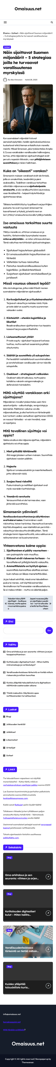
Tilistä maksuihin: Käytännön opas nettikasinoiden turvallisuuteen (23, 694)
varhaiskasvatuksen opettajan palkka (20, 785)
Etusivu (6, 33)
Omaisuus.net (28, 8)
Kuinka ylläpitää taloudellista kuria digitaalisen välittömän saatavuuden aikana (29, 684)
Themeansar (28, 1062)
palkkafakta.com (11, 837)
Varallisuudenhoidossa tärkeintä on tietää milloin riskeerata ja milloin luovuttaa (30, 673)
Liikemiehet (12, 740)
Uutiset (14, 33)
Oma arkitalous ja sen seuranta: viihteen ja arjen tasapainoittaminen (29, 653)
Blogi (8, 716)
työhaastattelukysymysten (15, 818)
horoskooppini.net (12, 1022)
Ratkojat (19, 804)
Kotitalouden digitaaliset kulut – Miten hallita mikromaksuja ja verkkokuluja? (28, 663)
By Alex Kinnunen (15, 80)
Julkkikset (11, 732)
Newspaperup (41, 1059)
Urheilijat (10, 747)
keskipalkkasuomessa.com (15, 798)
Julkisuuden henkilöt (15, 724)
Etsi (10, 621)
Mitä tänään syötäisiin (13, 1029)
